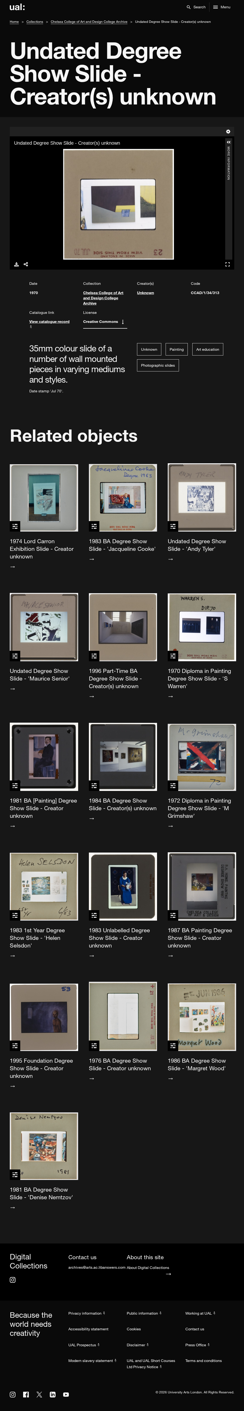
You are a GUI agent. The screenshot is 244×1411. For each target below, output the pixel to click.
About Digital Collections (148, 1267)
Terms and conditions (203, 1360)
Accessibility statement (88, 1329)
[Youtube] (66, 1394)
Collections (34, 22)
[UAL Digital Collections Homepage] (17, 7)
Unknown (145, 292)
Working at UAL (198, 1313)
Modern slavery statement (90, 1360)
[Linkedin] (53, 1394)
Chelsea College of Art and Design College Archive (89, 22)
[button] (196, 7)
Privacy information (85, 1313)
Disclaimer (136, 1344)
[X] (39, 1394)
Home (14, 22)
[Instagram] (12, 1280)
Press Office (195, 1344)
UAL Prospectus (82, 1344)
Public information (142, 1313)
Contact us (194, 1329)
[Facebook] (26, 1394)
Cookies (134, 1329)
